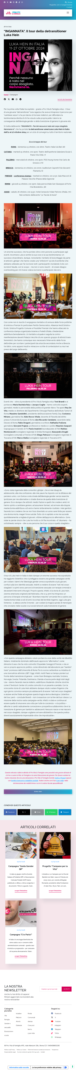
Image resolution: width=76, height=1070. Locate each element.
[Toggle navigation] (68, 12)
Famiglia (7, 1019)
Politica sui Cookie (21, 1049)
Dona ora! (38, 791)
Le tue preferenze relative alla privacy (46, 1067)
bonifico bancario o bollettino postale (24, 781)
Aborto (18, 1021)
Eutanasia (19, 1025)
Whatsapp (52, 812)
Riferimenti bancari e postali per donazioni (39, 1049)
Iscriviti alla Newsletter (65, 99)
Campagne (14, 95)
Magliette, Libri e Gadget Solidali (60, 5)
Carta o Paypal (60, 778)
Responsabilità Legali (10, 1052)
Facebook (11, 812)
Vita (5, 1015)
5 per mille (60, 781)
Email (38, 812)
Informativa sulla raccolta (19, 1067)
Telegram (66, 812)
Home (6, 95)
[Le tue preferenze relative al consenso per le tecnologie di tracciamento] (72, 1066)
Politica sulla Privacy (9, 1049)
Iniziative (18, 1013)
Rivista (70, 2)
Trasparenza (55, 1049)
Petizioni (18, 1017)
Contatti (69, 7)
